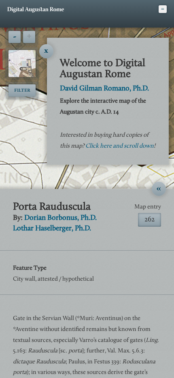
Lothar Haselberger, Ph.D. (52, 228)
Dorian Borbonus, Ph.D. (60, 218)
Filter (22, 90)
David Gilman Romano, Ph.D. (104, 88)
